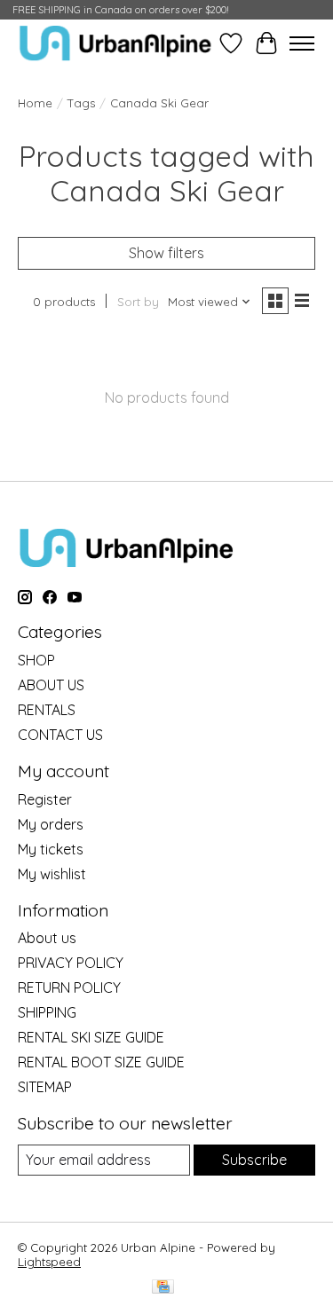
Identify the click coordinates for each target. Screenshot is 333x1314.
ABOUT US (51, 685)
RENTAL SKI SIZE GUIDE (91, 1037)
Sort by (138, 302)
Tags (81, 103)
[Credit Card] (163, 1287)
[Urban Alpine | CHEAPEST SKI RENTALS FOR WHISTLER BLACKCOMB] (115, 43)
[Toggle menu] (302, 43)
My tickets (50, 849)
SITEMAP (45, 1087)
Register (45, 799)
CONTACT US (60, 735)
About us (47, 938)
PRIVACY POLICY (70, 963)
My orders (50, 824)
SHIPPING (47, 1012)
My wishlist (52, 874)
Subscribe (254, 1159)
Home (35, 103)
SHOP (36, 660)
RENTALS (46, 710)
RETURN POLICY (69, 987)
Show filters (166, 253)
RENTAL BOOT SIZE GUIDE (101, 1062)
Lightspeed (49, 1262)
